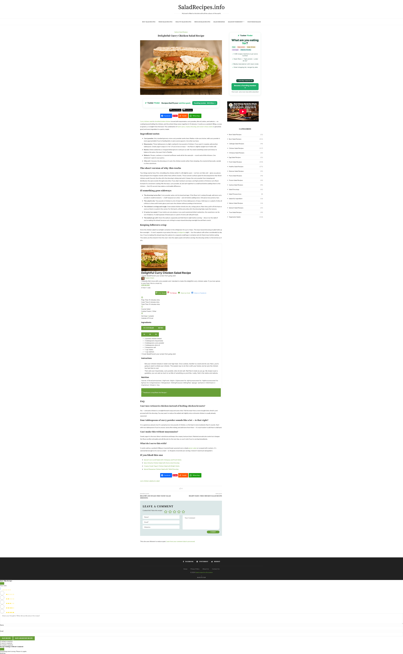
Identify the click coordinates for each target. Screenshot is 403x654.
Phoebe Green (149, 278)
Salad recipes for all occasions (204, 572)
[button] (142, 285)
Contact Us (216, 569)
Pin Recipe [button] (173, 293)
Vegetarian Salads (254, 22)
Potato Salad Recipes (246, 180)
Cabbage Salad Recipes (246, 143)
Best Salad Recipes (148, 22)
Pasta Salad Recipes (246, 176)
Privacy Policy (194, 569)
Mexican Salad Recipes (202, 22)
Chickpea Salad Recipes (246, 153)
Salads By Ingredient (235, 22)
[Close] (2, 583)
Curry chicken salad (146, 121)
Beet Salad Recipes (246, 134)
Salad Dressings (219, 22)
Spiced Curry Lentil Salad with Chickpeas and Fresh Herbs (162, 460)
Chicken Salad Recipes (246, 148)
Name (2, 625)
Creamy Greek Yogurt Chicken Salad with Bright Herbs (162, 466)
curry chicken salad (146, 481)
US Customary (148, 328)
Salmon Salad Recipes (246, 203)
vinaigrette (181, 232)
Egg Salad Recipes (246, 157)
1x (144, 334)
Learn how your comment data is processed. (180, 541)
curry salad (156, 481)
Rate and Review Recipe (24, 638)
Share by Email (185, 293)
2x (150, 334)
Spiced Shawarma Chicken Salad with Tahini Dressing (161, 469)
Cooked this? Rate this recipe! (152, 510)
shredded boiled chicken (162, 121)
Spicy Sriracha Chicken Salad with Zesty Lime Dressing (161, 463)
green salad (192, 448)
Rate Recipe (6, 638)
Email (1, 631)
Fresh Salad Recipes (165, 22)
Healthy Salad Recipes (183, 22)
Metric (160, 328)
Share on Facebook (200, 293)
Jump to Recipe (176, 110)
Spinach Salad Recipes (246, 208)
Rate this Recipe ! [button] (161, 392)
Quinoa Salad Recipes (246, 185)
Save (176, 116)
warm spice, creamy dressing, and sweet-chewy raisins (195, 126)
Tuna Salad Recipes (246, 212)
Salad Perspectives (246, 194)
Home (185, 569)
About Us (206, 569)
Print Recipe (188, 110)
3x (156, 334)
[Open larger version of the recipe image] (154, 246)
